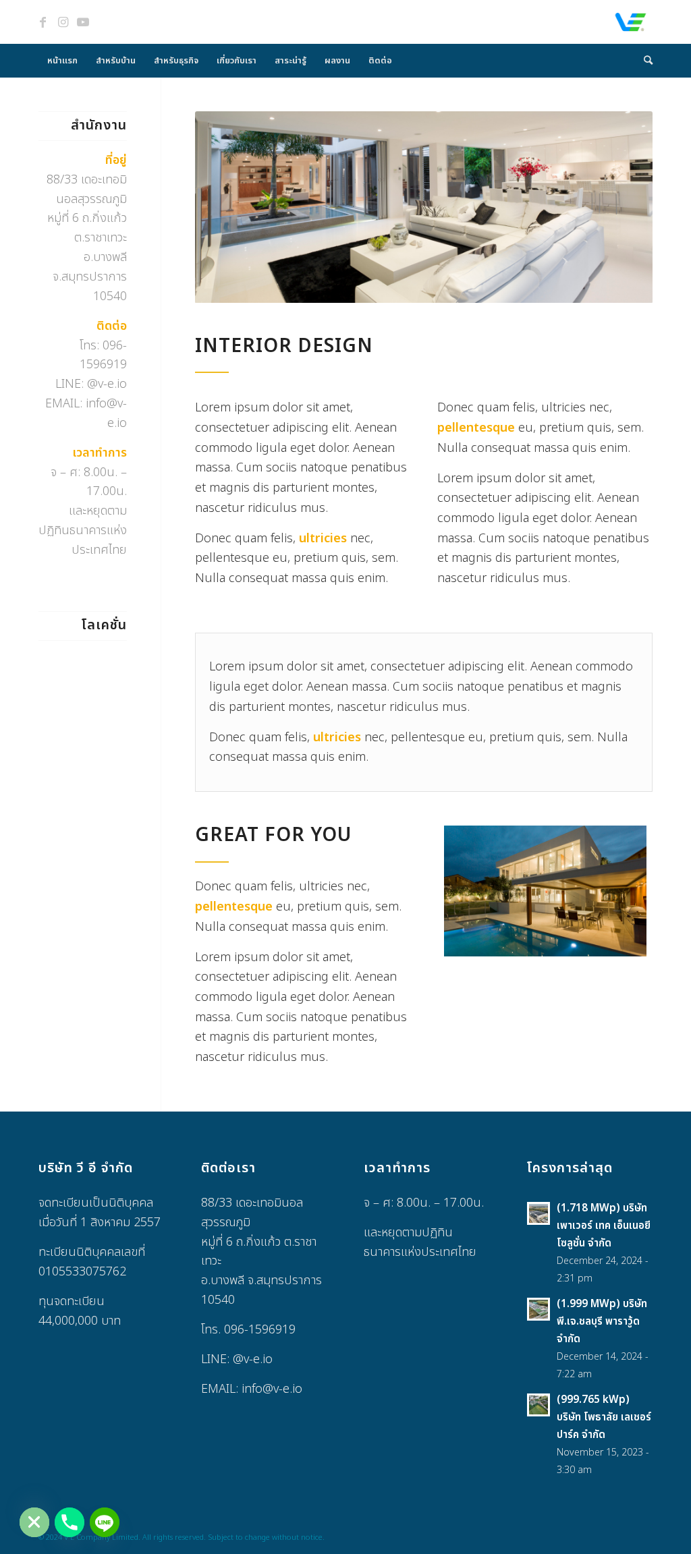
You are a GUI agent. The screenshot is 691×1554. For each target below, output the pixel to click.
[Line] (104, 1522)
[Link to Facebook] (42, 22)
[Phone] (69, 1522)
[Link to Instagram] (63, 22)
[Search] (644, 61)
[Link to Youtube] (83, 22)
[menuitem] (62, 61)
